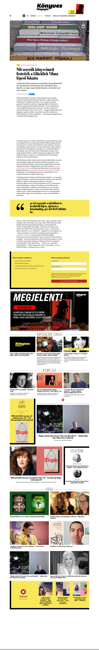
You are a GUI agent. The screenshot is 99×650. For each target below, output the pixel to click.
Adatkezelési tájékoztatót (62, 276)
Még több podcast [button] (23, 598)
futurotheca (48, 16)
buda (36, 65)
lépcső (30, 65)
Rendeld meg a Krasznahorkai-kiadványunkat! (64, 16)
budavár (33, 65)
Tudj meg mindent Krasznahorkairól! (72, 12)
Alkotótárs (33, 16)
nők (21, 65)
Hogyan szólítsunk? (56, 266)
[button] (10, 16)
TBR (28, 16)
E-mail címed (54, 261)
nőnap (23, 65)
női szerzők (27, 65)
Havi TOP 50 (41, 16)
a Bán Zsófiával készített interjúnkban (41, 170)
